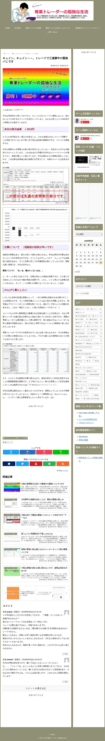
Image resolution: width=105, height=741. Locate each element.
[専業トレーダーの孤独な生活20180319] (36, 87)
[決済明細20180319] (36, 186)
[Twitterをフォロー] (22, 463)
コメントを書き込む (35, 688)
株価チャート (79, 218)
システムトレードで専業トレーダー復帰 (16, 438)
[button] (101, 293)
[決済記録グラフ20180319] (36, 224)
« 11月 (77, 272)
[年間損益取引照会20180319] (36, 359)
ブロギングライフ (86, 423)
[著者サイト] (9, 463)
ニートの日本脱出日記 (88, 419)
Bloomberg (83, 437)
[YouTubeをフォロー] (36, 463)
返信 (66, 654)
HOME (52, 734)
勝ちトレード (8, 442)
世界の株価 (83, 440)
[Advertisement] (52, 40)
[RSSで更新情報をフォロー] (62, 463)
